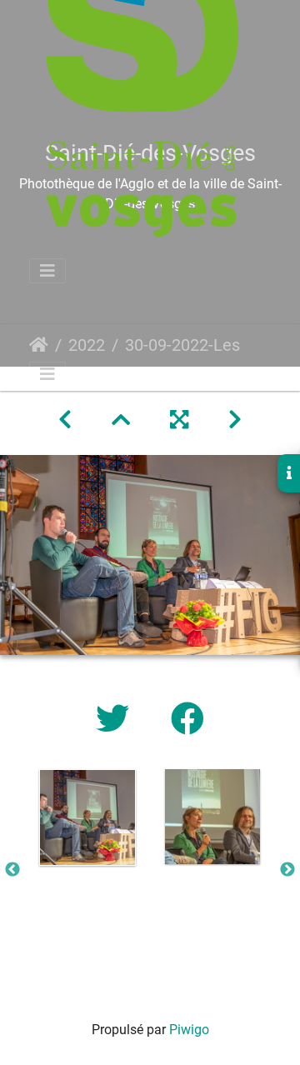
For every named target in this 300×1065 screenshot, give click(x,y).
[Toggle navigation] (47, 270)
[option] (87, 817)
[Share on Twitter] (116, 719)
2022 (86, 345)
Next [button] (287, 870)
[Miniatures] (121, 420)
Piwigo (189, 1030)
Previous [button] (12, 870)
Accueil (38, 345)
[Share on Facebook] (187, 719)
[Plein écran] (179, 420)
